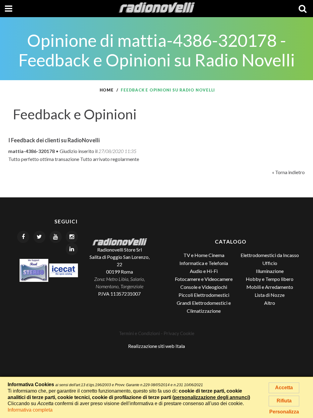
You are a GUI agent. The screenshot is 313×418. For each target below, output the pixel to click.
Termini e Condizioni (139, 333)
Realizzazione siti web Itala (156, 346)
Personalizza (284, 411)
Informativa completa (30, 409)
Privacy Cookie (179, 333)
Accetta (284, 387)
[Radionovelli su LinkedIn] (72, 249)
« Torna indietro (288, 172)
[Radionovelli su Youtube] (56, 237)
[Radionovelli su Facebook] (23, 237)
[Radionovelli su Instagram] (72, 237)
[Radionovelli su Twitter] (39, 237)
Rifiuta (284, 400)
